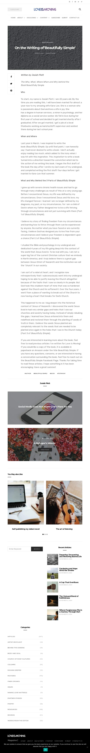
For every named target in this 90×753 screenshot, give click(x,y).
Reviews (11, 715)
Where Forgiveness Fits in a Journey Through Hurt (70, 611)
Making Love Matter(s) (17, 692)
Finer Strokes (14, 681)
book (53, 373)
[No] (87, 747)
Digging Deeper (14, 670)
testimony (61, 373)
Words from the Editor (18, 720)
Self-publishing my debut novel (26, 529)
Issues (10, 687)
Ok (46, 750)
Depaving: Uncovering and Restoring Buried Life (70, 556)
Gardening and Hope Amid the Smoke (68, 569)
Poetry (11, 704)
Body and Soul (14, 653)
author (28, 373)
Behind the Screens (16, 648)
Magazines (31, 17)
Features (12, 676)
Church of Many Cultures (19, 659)
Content (43, 17)
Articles (11, 636)
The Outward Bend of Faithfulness (68, 597)
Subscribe (55, 17)
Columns (11, 664)
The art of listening (64, 529)
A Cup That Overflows (68, 582)
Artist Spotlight (47, 42)
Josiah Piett (45, 383)
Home (13, 17)
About (20, 17)
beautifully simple (40, 373)
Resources (12, 709)
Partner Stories (15, 698)
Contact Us (74, 17)
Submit (65, 17)
